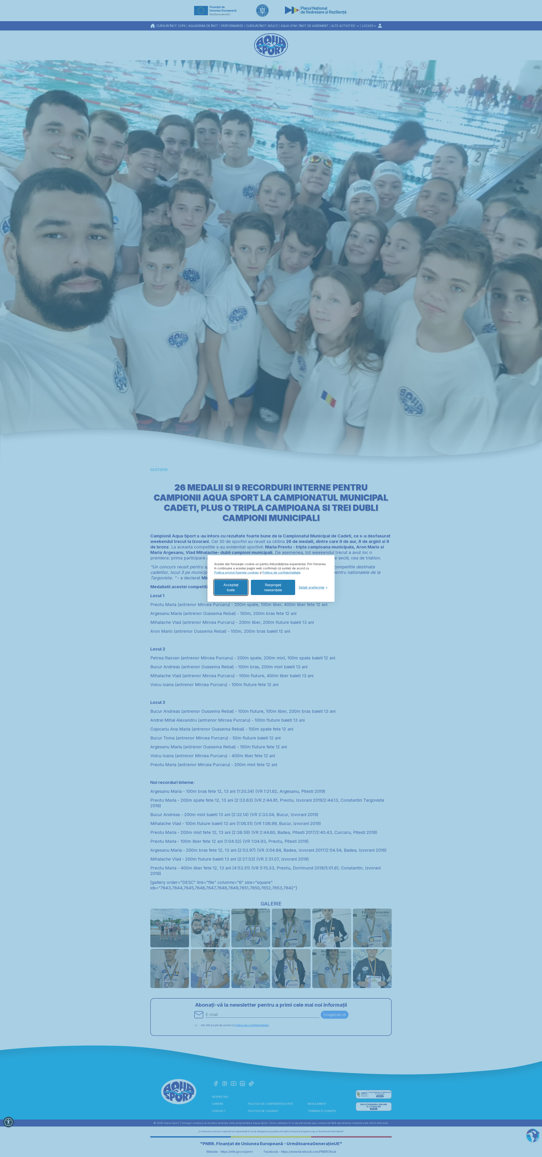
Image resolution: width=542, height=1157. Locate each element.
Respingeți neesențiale (273, 587)
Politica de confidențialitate (281, 572)
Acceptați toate (230, 587)
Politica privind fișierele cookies (236, 572)
